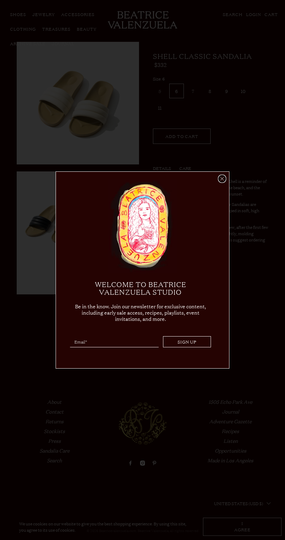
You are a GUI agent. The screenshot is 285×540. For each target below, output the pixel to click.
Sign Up (187, 342)
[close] (222, 178)
